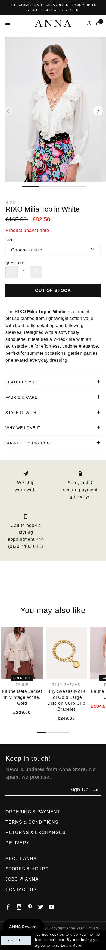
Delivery (17, 843)
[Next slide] (98, 110)
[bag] (96, 23)
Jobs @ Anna (22, 879)
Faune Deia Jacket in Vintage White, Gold (22, 697)
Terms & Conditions (31, 822)
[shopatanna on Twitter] (43, 905)
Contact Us (21, 889)
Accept (16, 940)
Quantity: (15, 263)
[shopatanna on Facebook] (10, 905)
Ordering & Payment (32, 812)
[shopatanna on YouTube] (54, 905)
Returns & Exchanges (35, 832)
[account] (85, 23)
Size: (10, 240)
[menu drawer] (9, 23)
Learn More (71, 945)
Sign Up (79, 789)
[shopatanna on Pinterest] (32, 905)
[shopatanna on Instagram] (21, 905)
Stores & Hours (27, 869)
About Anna (21, 858)
